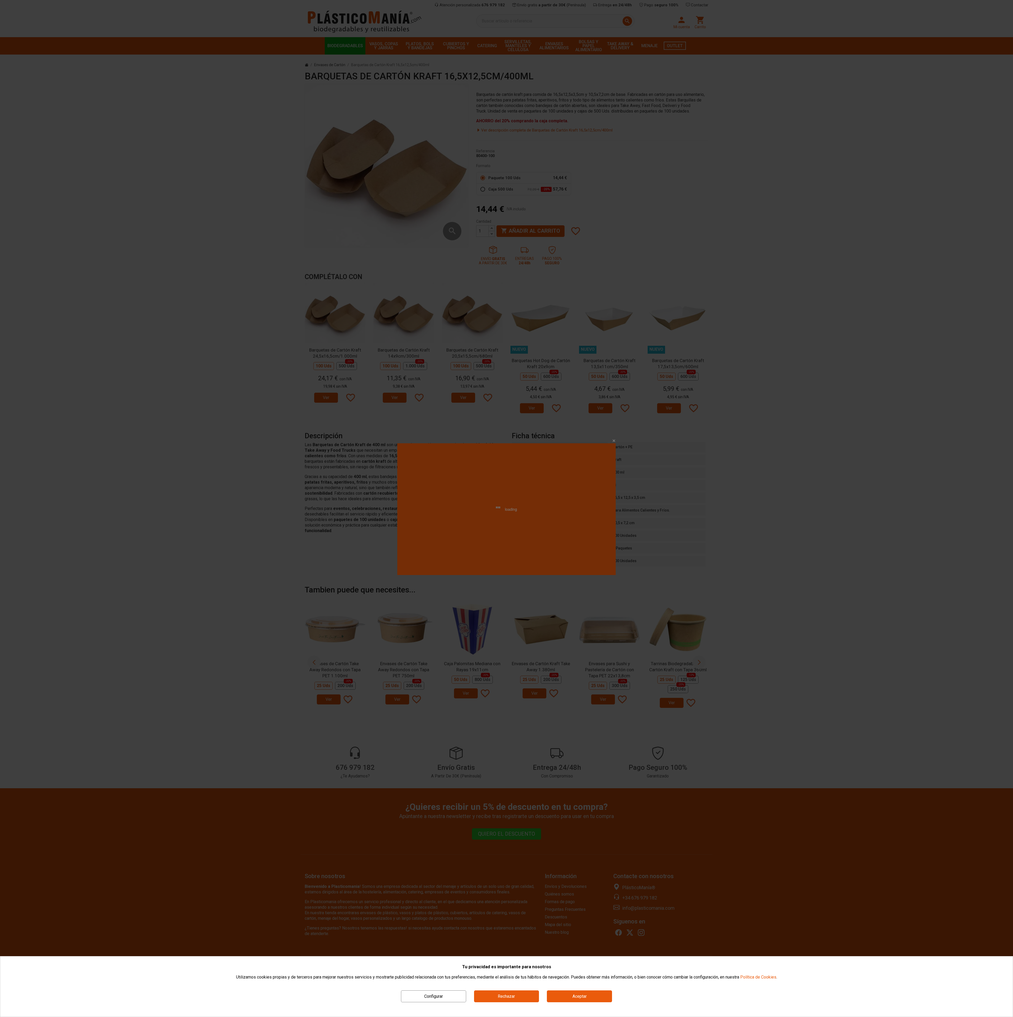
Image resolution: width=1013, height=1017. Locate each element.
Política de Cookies (758, 977)
